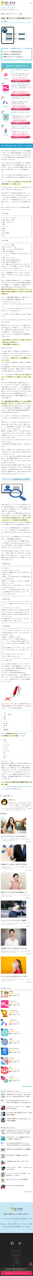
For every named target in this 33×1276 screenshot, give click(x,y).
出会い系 (3, 150)
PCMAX (6, 78)
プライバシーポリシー (16, 1253)
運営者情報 (16, 1260)
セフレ (16, 14)
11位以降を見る (27, 1086)
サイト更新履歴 (16, 1263)
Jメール (6, 135)
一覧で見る (29, 1191)
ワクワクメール (6, 92)
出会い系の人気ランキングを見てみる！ (16, 1273)
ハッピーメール (6, 106)
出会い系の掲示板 (16, 1251)
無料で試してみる (20, 80)
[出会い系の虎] (8, 3)
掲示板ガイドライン (16, 1265)
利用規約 (16, 1258)
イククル (5, 120)
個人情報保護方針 (16, 1255)
